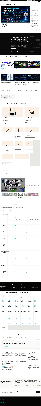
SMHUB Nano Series (5, 131)
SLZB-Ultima (11, 398)
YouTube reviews (36, 399)
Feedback (36, 400)
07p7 (16, 148)
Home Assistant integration (18, 401)
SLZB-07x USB (11, 401)
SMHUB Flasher (17, 399)
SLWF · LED (26, 145)
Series (4, 175)
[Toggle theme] (35, 1)
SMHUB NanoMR (17, 131)
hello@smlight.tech (2, 401)
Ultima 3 (25, 121)
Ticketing (23, 400)
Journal (36, 398)
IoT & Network (4, 158)
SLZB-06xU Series (27, 131)
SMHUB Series (5, 116)
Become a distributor (31, 398)
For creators (30, 399)
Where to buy (30, 400)
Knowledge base (24, 398)
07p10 (19, 148)
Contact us (36, 401)
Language (7, 175)
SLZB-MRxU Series (5, 145)
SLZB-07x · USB (17, 145)
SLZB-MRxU (11, 399)
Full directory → (38, 291)
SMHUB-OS (17, 398)
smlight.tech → (9, 345)
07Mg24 (18, 148)
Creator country (12, 175)
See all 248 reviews (20, 196)
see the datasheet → (37, 0)
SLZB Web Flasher (17, 400)
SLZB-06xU (11, 400)
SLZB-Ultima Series (29, 116)
